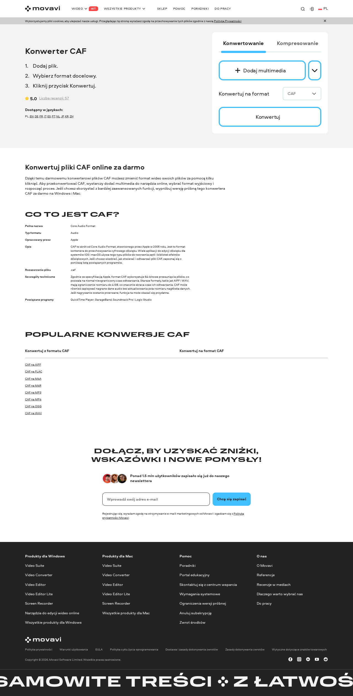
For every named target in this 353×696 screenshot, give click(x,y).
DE (36, 116)
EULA (99, 649)
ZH (71, 116)
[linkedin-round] (308, 659)
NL (58, 116)
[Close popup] (325, 21)
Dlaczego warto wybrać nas (280, 594)
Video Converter (38, 575)
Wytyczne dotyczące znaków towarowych (299, 649)
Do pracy (264, 603)
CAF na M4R (33, 385)
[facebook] (290, 659)
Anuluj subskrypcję (196, 612)
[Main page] (42, 9)
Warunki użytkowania (74, 649)
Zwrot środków (192, 622)
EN (32, 116)
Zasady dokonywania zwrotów (244, 649)
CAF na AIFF (33, 364)
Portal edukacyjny (195, 575)
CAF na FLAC (33, 371)
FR (41, 116)
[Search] (303, 9)
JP (62, 116)
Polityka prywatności (38, 649)
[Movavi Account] (311, 9)
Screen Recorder (39, 603)
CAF (292, 93)
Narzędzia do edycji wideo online (52, 612)
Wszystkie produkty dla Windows (53, 622)
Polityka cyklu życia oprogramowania (134, 649)
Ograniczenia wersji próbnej (203, 603)
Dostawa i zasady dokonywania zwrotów (191, 649)
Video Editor (35, 584)
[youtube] (317, 659)
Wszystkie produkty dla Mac (126, 612)
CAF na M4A (33, 378)
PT (53, 116)
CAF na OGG (33, 406)
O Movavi (264, 565)
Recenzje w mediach (274, 584)
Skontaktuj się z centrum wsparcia (208, 584)
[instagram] (299, 659)
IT (45, 116)
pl (325, 8)
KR (67, 116)
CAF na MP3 (33, 392)
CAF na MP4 (33, 399)
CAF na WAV (33, 413)
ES (49, 116)
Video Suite (34, 565)
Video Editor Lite (39, 594)
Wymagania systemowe (200, 594)
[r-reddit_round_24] (325, 659)
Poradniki (188, 565)
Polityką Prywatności (228, 21)
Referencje (266, 575)
